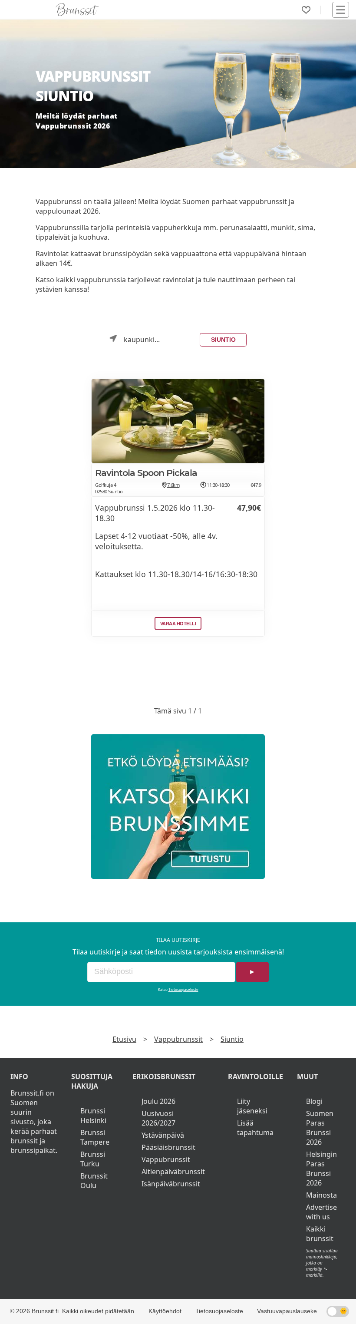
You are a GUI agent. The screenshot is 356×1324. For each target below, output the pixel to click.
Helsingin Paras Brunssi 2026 (321, 1168)
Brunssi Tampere (94, 1137)
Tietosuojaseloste (183, 989)
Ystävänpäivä (163, 1135)
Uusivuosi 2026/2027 (158, 1118)
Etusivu (124, 1039)
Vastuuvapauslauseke (287, 1310)
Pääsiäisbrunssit (168, 1147)
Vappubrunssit (178, 1039)
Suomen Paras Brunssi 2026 (319, 1128)
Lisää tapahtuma (255, 1127)
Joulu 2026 (158, 1101)
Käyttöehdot (164, 1310)
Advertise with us (321, 1212)
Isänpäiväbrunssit (171, 1184)
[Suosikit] (306, 10)
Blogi (314, 1101)
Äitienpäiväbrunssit (173, 1171)
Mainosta (321, 1195)
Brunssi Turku (92, 1159)
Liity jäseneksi (252, 1106)
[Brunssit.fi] (178, 806)
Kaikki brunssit (319, 1233)
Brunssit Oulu (94, 1180)
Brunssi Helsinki (93, 1115)
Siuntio (223, 339)
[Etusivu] (77, 9)
